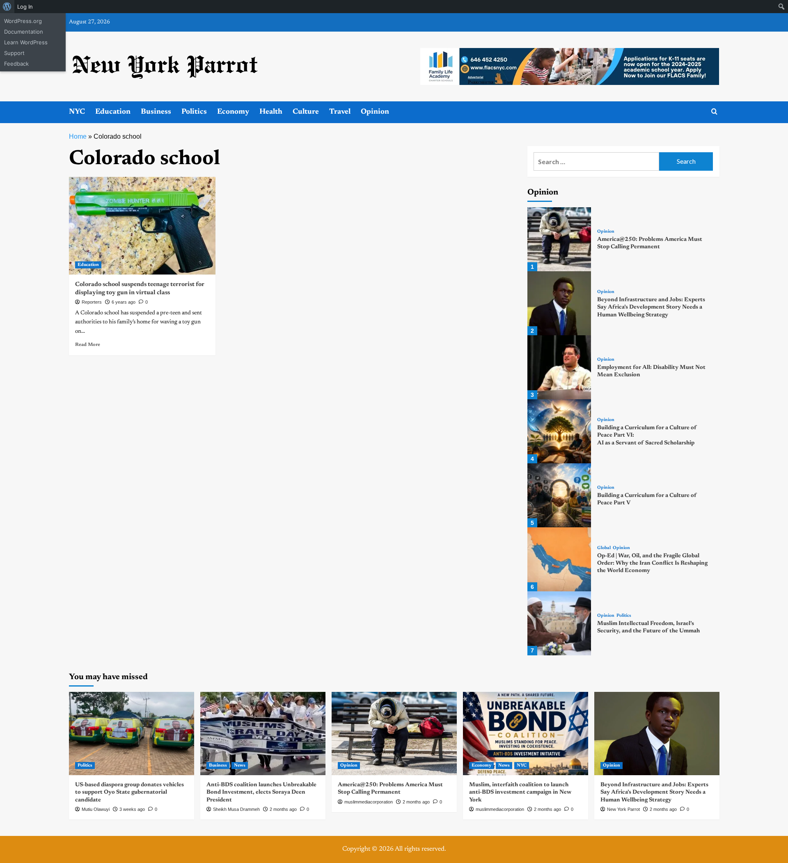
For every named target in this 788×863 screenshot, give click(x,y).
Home (78, 136)
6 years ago (123, 302)
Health (270, 112)
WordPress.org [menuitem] (23, 21)
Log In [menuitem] (25, 6)
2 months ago (283, 809)
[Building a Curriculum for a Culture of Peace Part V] (559, 495)
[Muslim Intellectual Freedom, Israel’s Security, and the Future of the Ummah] (559, 623)
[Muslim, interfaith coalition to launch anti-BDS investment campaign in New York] (525, 733)
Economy (233, 112)
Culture (306, 112)
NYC (77, 112)
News (239, 765)
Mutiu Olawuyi (96, 809)
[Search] (714, 112)
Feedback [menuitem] (16, 63)
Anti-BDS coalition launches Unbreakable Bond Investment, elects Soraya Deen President (261, 792)
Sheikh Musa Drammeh (236, 809)
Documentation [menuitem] (23, 31)
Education (113, 112)
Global (604, 548)
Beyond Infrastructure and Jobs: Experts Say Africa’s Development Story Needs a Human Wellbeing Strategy (651, 307)
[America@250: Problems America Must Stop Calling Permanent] (559, 239)
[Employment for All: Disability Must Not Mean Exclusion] (559, 367)
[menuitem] (7, 6)
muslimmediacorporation (368, 801)
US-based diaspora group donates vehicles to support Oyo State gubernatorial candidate (129, 792)
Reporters (92, 302)
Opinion (375, 112)
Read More (87, 344)
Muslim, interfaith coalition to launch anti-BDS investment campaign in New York (520, 792)
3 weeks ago (132, 809)
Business (156, 112)
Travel (339, 112)
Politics (194, 112)
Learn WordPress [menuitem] (26, 42)
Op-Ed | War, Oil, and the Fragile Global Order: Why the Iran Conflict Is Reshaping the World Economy (652, 563)
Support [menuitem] (14, 53)
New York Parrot (623, 809)
